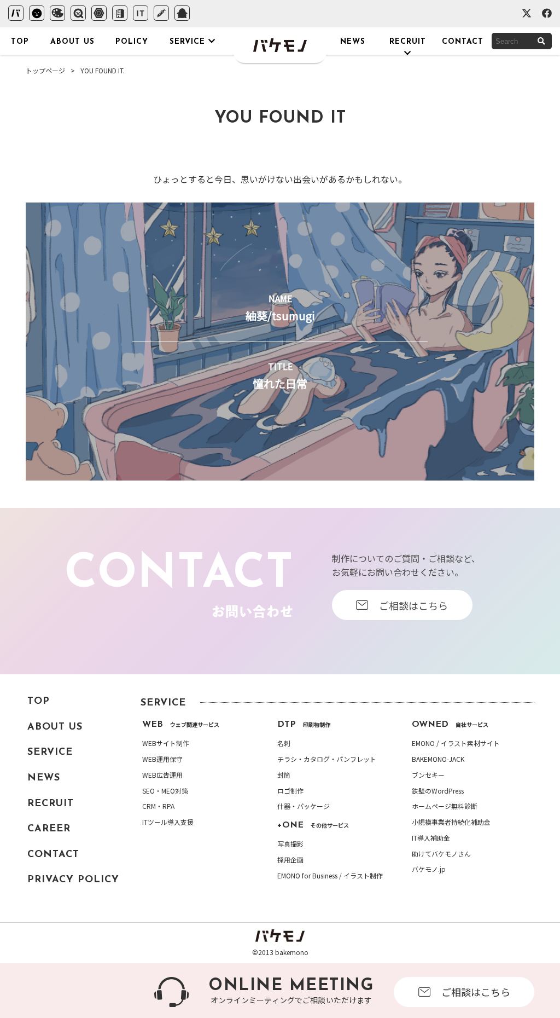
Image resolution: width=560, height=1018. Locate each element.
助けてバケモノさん (441, 854)
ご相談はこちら (475, 992)
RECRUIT (50, 804)
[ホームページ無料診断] (161, 13)
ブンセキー (428, 775)
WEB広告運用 (162, 775)
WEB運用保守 (162, 759)
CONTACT (53, 855)
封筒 (283, 775)
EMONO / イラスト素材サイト (456, 743)
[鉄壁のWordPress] (99, 13)
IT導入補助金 (431, 838)
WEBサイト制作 (165, 743)
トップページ (45, 70)
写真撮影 (290, 844)
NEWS (43, 778)
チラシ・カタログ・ (326, 759)
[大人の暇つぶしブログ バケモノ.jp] (182, 13)
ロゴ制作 (290, 791)
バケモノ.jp (429, 869)
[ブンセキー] (78, 13)
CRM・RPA (158, 806)
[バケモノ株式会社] (16, 13)
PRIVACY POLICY (73, 880)
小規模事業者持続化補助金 (451, 822)
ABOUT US (55, 727)
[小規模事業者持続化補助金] (119, 13)
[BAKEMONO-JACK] (57, 13)
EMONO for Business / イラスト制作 (330, 876)
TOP (38, 702)
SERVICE (50, 752)
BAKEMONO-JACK (438, 759)
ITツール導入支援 (168, 822)
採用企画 (290, 860)
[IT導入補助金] (140, 13)
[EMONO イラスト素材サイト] (36, 13)
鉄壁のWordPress (438, 791)
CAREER (49, 829)
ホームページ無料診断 (444, 806)
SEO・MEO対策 (165, 791)
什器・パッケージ (303, 806)
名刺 (283, 743)
